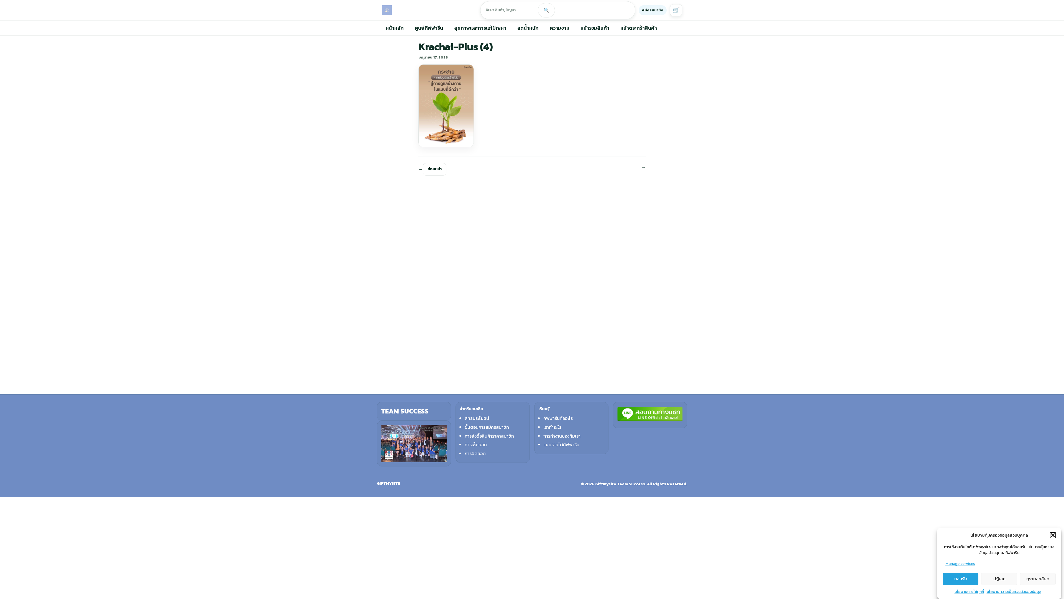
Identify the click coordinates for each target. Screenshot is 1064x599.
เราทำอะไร (552, 427)
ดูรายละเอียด (1037, 578)
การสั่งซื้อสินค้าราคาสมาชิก (489, 436)
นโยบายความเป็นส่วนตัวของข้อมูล (1014, 591)
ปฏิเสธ (999, 578)
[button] (1053, 535)
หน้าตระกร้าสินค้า (638, 28)
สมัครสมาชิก (652, 10)
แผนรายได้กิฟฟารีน (561, 444)
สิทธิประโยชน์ (477, 418)
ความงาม (559, 28)
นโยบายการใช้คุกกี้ (969, 591)
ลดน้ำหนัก (528, 28)
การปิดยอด (475, 453)
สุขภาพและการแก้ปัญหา (480, 28)
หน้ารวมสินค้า (594, 28)
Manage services (960, 564)
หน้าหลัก (395, 28)
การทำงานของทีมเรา (561, 436)
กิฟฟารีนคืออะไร (558, 418)
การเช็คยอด (476, 444)
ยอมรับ (960, 578)
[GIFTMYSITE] (386, 10)
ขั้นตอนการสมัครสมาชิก (487, 427)
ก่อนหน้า (435, 169)
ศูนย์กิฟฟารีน (429, 28)
